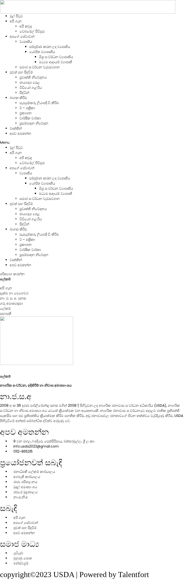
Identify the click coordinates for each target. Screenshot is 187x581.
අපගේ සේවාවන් (22, 36)
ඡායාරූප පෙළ (29, 82)
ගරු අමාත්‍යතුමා (11, 303)
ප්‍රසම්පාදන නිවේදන (33, 123)
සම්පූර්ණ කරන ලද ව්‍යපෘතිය (49, 46)
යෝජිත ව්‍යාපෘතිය (42, 51)
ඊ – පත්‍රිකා (27, 108)
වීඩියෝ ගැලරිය (30, 87)
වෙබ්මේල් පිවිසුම (32, 31)
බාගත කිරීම (18, 97)
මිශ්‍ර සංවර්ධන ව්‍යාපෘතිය (56, 56)
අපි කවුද (25, 26)
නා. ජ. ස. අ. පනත (13, 298)
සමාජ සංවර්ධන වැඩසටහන (39, 67)
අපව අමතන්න (20, 133)
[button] (93, 142)
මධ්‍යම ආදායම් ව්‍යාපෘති (55, 62)
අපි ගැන (16, 21)
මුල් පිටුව (16, 16)
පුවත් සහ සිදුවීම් (21, 72)
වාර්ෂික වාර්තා (30, 118)
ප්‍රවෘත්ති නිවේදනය (33, 77)
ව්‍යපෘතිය (25, 41)
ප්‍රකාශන (25, 113)
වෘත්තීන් (16, 128)
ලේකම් (5, 308)
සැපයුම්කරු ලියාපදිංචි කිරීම (39, 102)
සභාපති (5, 313)
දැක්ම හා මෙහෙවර (14, 293)
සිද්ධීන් (24, 92)
